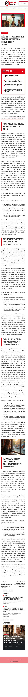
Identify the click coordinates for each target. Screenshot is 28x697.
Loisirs (6, 595)
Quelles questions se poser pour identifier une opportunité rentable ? (13, 81)
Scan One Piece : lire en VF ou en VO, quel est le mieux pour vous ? (13, 598)
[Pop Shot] (10, 3)
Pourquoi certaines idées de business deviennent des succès (13, 76)
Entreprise (4, 32)
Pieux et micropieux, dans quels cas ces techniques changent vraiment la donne (13, 610)
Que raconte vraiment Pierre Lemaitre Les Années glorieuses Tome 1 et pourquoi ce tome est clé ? (14, 640)
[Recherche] (21, 3)
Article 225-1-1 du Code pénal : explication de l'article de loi (13, 195)
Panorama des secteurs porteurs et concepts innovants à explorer (13, 85)
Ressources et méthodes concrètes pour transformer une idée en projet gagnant (13, 90)
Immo (5, 606)
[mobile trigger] (2, 3)
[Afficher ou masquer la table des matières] (19, 71)
